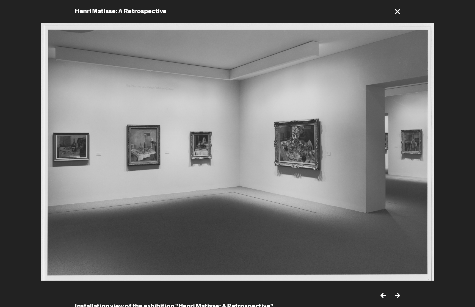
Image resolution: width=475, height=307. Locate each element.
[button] (397, 11)
